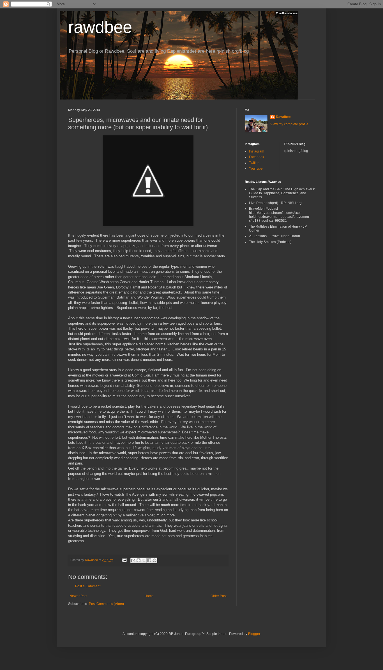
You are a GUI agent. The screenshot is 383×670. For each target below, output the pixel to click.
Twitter (254, 163)
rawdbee (100, 27)
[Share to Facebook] (149, 560)
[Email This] (133, 560)
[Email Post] (124, 560)
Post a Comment (87, 586)
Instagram (256, 151)
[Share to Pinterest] (154, 560)
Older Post (219, 596)
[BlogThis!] (138, 560)
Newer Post (78, 596)
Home (149, 596)
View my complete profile (289, 124)
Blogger (254, 634)
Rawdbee (283, 117)
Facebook (256, 157)
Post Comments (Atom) (106, 604)
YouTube (256, 168)
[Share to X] (144, 560)
